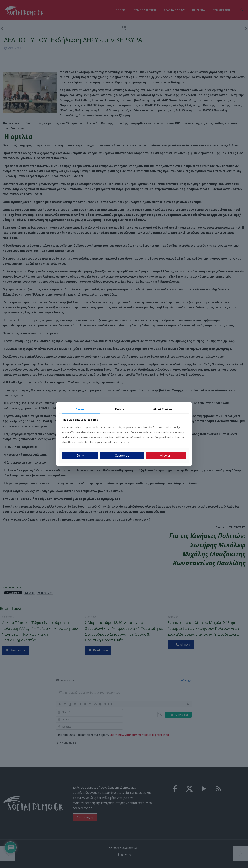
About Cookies (162, 409)
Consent (81, 409)
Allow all (165, 456)
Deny (80, 456)
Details (120, 409)
